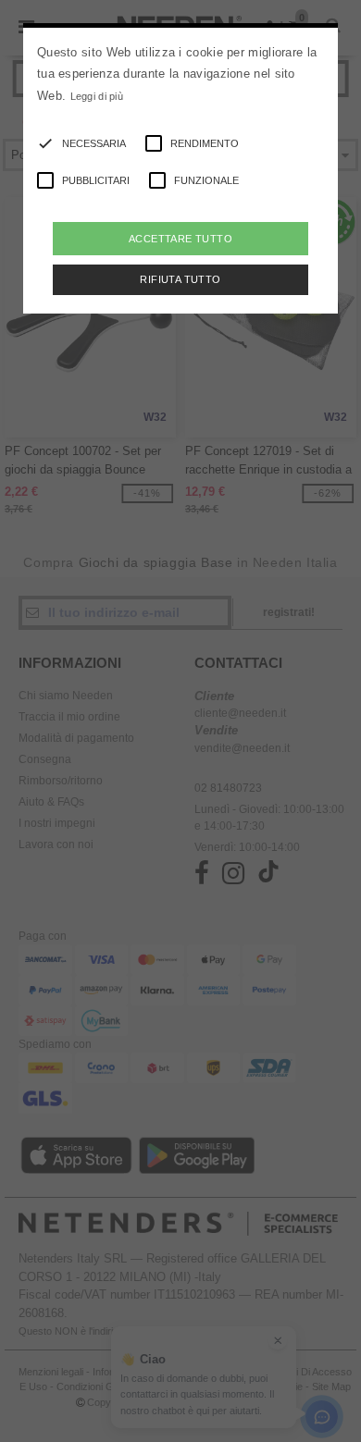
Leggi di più (97, 96)
